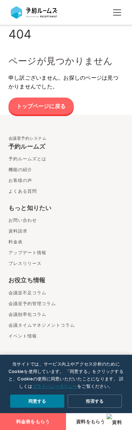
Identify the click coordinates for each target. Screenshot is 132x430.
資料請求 (17, 231)
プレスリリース (25, 263)
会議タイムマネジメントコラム (41, 325)
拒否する (95, 401)
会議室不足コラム (27, 292)
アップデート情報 (27, 252)
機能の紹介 (20, 169)
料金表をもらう (33, 421)
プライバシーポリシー (54, 386)
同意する (37, 401)
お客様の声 (20, 180)
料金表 (15, 241)
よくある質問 (22, 191)
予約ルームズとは (27, 158)
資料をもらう (90, 421)
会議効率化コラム (27, 314)
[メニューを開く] (117, 12)
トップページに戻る (41, 106)
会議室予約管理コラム (32, 303)
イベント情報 (22, 336)
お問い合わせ (22, 220)
